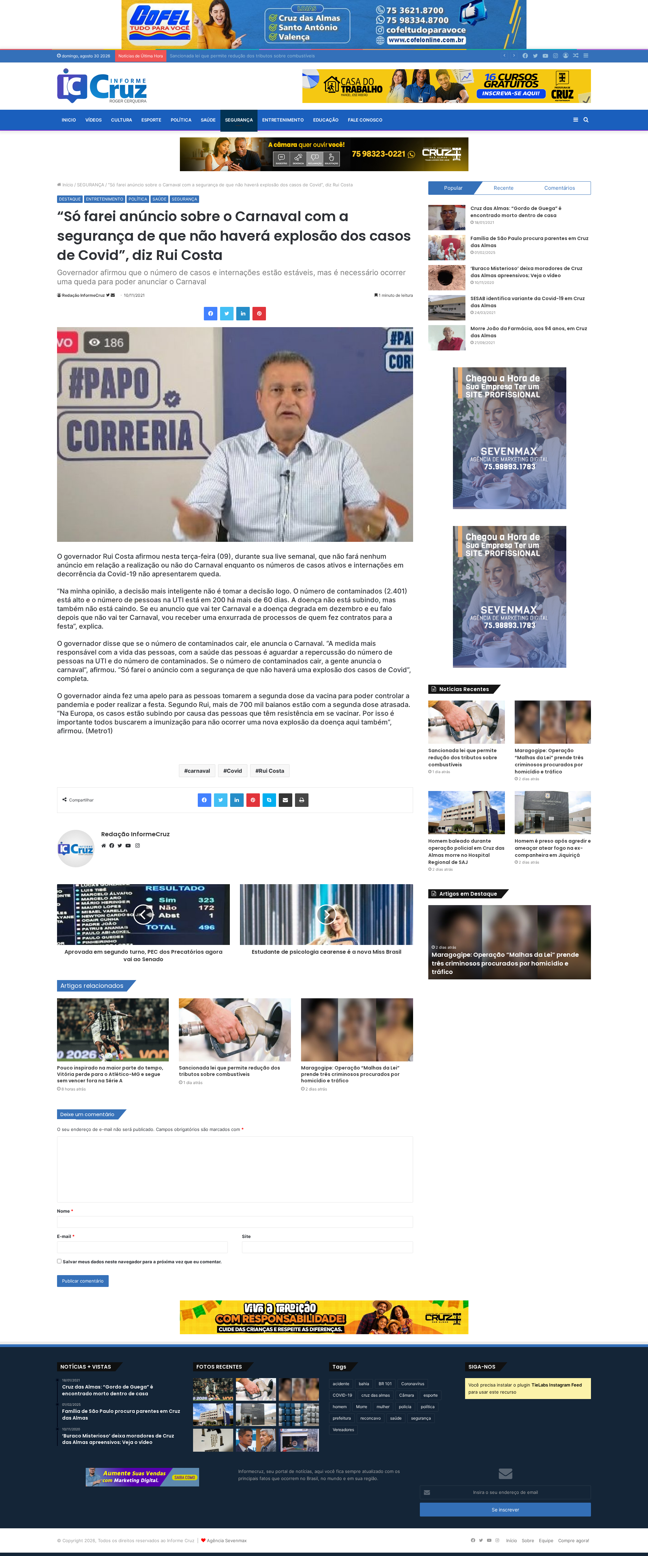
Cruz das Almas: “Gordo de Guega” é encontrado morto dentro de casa (516, 212)
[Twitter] (227, 313)
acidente (341, 1383)
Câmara (406, 1395)
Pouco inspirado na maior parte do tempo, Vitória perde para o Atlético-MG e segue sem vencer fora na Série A (110, 1074)
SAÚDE (208, 120)
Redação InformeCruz (83, 295)
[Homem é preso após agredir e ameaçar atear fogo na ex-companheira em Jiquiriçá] (553, 812)
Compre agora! (573, 1540)
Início (67, 184)
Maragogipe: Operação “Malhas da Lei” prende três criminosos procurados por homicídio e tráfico (350, 1074)
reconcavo (370, 1418)
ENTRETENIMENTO (283, 120)
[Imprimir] (301, 800)
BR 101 (385, 1383)
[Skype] (269, 800)
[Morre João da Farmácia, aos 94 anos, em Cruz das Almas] (446, 337)
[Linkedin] (243, 313)
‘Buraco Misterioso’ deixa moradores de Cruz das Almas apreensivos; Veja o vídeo (526, 272)
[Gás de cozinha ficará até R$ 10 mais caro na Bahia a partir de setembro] (299, 1414)
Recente (504, 188)
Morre (361, 1406)
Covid (234, 770)
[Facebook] (210, 313)
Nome (65, 1211)
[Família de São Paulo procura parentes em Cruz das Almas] (446, 247)
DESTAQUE (70, 199)
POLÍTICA (181, 120)
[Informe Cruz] (101, 86)
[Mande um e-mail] (113, 295)
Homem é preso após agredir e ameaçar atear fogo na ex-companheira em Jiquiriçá (553, 848)
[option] (509, 942)
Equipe (546, 1540)
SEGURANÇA (239, 120)
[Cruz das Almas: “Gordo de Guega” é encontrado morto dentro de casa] (446, 217)
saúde (396, 1418)
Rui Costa (271, 770)
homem (340, 1406)
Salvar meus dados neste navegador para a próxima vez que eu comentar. (142, 1261)
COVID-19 (342, 1395)
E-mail (66, 1236)
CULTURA (121, 120)
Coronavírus (412, 1383)
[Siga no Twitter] (108, 295)
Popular (453, 188)
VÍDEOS (93, 120)
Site (246, 1236)
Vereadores (343, 1429)
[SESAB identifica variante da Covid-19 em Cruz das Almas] (446, 307)
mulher (383, 1406)
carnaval (199, 770)
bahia (364, 1383)
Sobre (528, 1540)
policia (405, 1406)
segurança (421, 1418)
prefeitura (342, 1418)
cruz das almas (375, 1395)
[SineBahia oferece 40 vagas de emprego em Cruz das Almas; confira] (299, 1440)
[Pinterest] (259, 313)
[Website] (105, 846)
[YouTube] (130, 846)
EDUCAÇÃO (326, 120)
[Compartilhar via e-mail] (285, 800)
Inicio (69, 120)
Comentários (559, 188)
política (428, 1406)
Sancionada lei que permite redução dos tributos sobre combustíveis (229, 1071)
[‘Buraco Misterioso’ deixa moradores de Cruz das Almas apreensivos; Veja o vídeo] (446, 277)
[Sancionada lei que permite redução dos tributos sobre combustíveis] (235, 1029)
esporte (431, 1395)
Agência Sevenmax (227, 1540)
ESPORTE (151, 120)
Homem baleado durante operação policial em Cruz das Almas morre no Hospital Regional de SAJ (466, 852)
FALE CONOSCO (365, 120)
